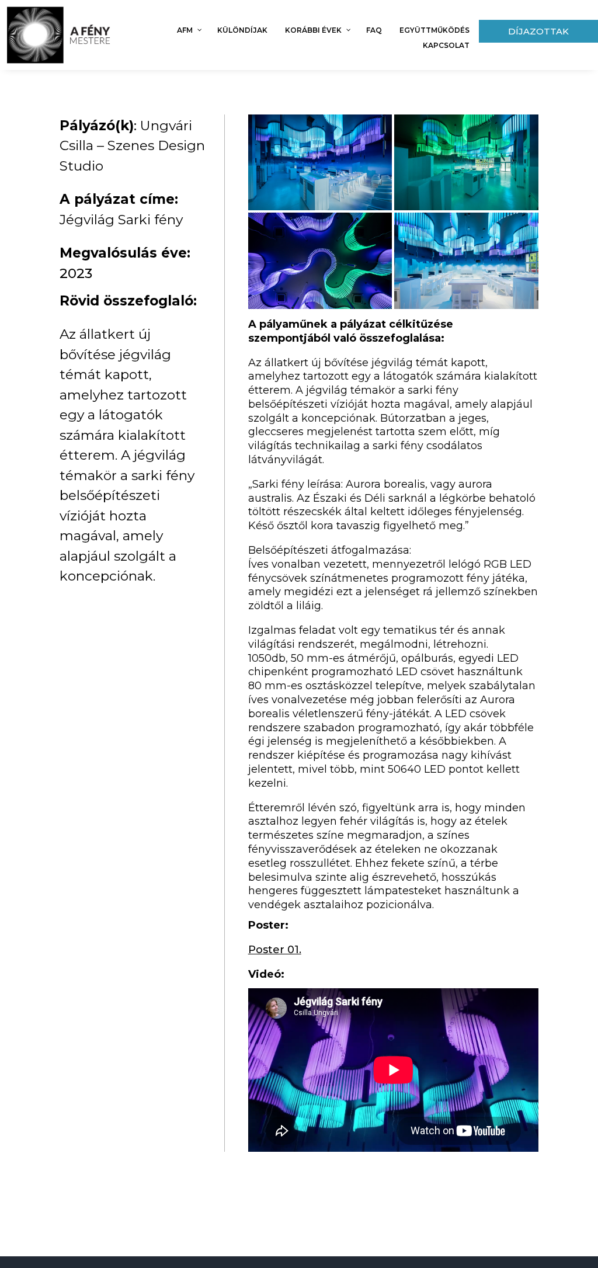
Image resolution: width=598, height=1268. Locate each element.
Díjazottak (538, 31)
